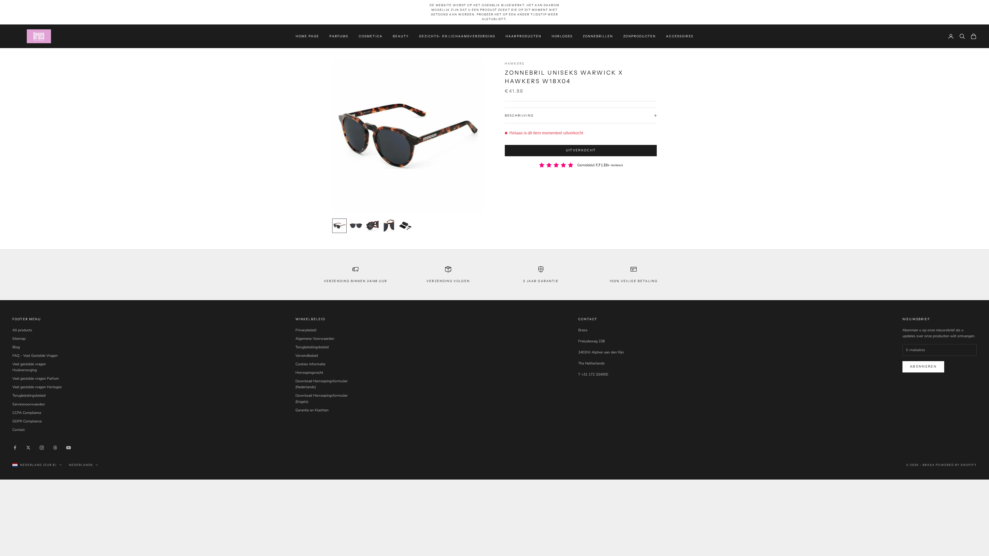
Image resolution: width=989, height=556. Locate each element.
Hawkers (514, 63)
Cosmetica (370, 36)
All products (22, 330)
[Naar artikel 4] (389, 226)
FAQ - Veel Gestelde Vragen (35, 355)
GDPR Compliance (27, 421)
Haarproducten (523, 36)
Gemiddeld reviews (600, 165)
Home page (307, 36)
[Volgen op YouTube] (68, 447)
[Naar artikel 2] (356, 226)
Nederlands (81, 465)
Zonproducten (639, 36)
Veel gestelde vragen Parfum (35, 378)
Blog (16, 347)
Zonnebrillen (598, 36)
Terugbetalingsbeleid (29, 395)
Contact (18, 429)
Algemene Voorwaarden (314, 338)
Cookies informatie (310, 364)
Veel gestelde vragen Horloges (37, 387)
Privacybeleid (305, 330)
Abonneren (923, 366)
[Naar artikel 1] (339, 226)
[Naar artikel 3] (372, 226)
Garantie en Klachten (312, 410)
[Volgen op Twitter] (28, 447)
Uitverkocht (581, 150)
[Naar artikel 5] (405, 226)
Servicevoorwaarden (28, 404)
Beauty (401, 36)
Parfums (338, 36)
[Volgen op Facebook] (15, 447)
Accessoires (679, 36)
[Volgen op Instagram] (41, 447)
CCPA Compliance (26, 412)
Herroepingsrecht (309, 372)
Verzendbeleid (306, 355)
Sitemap (18, 338)
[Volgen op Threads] (55, 447)
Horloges (562, 36)
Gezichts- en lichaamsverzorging (457, 36)
